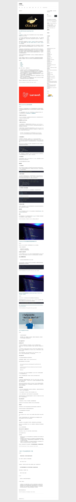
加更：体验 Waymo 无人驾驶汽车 (51, 76)
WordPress (31, 446)
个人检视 (48, 36)
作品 (49, 23)
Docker (32, 82)
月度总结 (49, 26)
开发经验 (49, 25)
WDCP (29, 42)
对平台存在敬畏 (49, 56)
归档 (35, 7)
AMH (27, 42)
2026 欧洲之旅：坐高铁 (49, 79)
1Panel (21, 65)
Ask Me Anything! (45, 7)
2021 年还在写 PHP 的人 (24, 330)
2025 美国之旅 (49, 19)
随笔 (48, 29)
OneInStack (33, 41)
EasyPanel (21, 64)
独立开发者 (54, 26)
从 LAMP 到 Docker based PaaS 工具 (26, 31)
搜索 (47, 14)
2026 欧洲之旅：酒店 (49, 61)
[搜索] (55, 16)
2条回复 (20, 332)
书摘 (48, 23)
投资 (24, 7)
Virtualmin (42, 42)
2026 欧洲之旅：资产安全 (50, 74)
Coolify (21, 63)
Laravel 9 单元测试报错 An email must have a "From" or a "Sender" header (30, 293)
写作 (53, 23)
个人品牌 (48, 35)
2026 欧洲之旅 (54, 19)
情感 (47, 39)
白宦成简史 (21, 34)
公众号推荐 (51, 23)
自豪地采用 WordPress (21, 498)
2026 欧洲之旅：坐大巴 (49, 72)
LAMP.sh (22, 42)
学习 (47, 38)
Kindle (54, 20)
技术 (27, 7)
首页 (19, 7)
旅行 (47, 26)
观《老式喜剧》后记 (49, 54)
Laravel (28, 270)
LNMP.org (29, 41)
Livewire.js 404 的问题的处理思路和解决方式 (28, 241)
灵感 (51, 26)
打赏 (38, 7)
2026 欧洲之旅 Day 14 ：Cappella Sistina (51, 87)
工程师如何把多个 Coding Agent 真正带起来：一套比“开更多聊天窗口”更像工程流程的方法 (52, 82)
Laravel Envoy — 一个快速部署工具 (30, 113)
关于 (40, 7)
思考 (52, 25)
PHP (34, 82)
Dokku (21, 62)
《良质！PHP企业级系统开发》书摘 (26, 451)
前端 (54, 23)
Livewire (35, 270)
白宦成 (20, 3)
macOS (56, 20)
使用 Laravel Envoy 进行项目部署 (25, 104)
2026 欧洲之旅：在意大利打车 (50, 59)
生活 (48, 27)
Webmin (35, 42)
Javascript (52, 20)
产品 (47, 37)
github (50, 20)
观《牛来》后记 (49, 52)
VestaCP (39, 42)
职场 (52, 27)
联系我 (30, 7)
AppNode (32, 42)
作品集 (33, 7)
